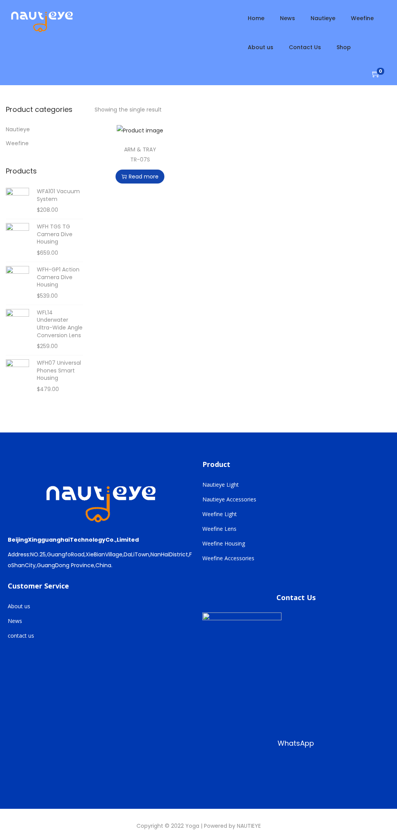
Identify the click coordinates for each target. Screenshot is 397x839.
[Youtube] (261, 768)
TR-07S (140, 159)
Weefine (17, 143)
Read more (144, 176)
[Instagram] (237, 768)
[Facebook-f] (212, 768)
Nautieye (18, 129)
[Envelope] (311, 768)
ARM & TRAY (140, 149)
